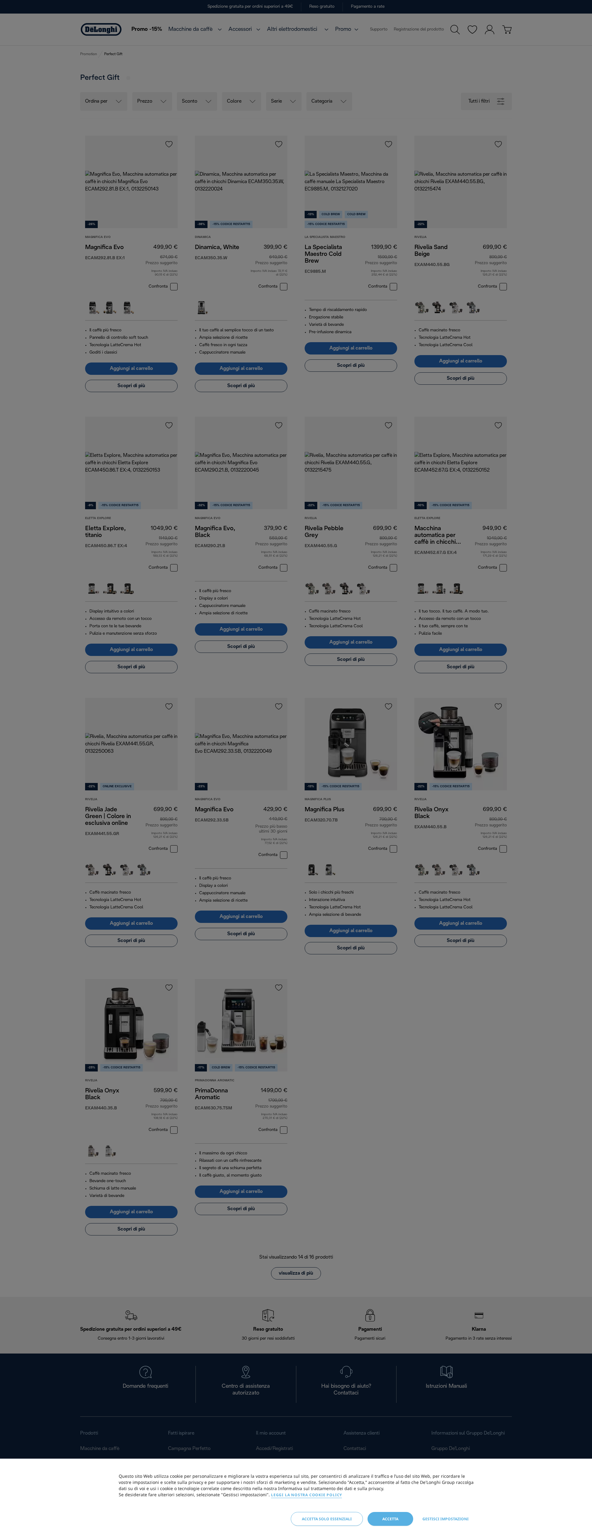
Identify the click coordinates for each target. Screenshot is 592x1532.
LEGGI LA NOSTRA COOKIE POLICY (306, 1494)
